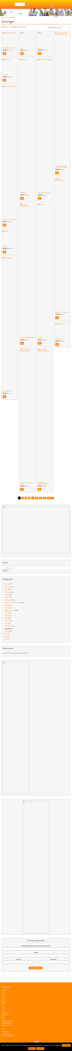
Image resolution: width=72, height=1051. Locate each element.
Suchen (6, 570)
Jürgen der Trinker (10, 610)
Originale (7, 592)
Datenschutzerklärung (8, 1036)
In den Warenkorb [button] (4, 53)
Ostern (6, 613)
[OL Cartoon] (8, 2)
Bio (3, 1000)
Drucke (7, 631)
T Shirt (5, 639)
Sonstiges (7, 628)
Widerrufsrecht (6, 1023)
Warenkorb (5, 1015)
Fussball (7, 605)
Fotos (3, 996)
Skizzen (7, 594)
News (3, 998)
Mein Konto (5, 1013)
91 (36, 498)
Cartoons (7, 17)
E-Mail (36, 952)
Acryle (3, 994)
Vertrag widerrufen (7, 1025)
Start (2, 17)
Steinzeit (7, 621)
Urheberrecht (5, 1034)
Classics (7, 597)
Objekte (6, 636)
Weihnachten (8, 626)
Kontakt (4, 1002)
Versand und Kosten (7, 1021)
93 (44, 498)
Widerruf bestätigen (35, 968)
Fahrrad (7, 608)
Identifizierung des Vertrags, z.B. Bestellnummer (36, 946)
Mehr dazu (40, 1048)
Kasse (3, 1017)
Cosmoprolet (8, 600)
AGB (3, 1019)
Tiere (6, 623)
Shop (3, 1004)
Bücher (6, 634)
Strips (3, 992)
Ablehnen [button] (32, 1048)
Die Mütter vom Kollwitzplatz (13, 602)
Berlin (6, 589)
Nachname (53, 959)
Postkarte (7, 615)
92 (40, 498)
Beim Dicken (8, 587)
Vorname (18, 959)
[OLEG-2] (36, 529)
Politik (6, 618)
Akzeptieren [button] (66, 1045)
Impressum (5, 1031)
